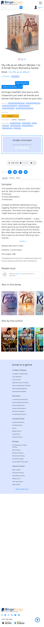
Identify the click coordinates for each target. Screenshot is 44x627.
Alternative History (18, 472)
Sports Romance (24, 106)
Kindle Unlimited (22, 148)
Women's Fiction (17, 437)
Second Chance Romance (24, 108)
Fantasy (15, 441)
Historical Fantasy (17, 453)
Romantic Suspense (18, 411)
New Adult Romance (33, 103)
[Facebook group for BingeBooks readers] (2, 615)
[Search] (21, 7)
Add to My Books (10, 87)
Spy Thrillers (24, 374)
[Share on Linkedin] (20, 172)
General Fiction (18, 419)
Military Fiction (16, 431)
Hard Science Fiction (18, 475)
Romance (16, 396)
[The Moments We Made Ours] (26, 338)
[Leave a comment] (25, 59)
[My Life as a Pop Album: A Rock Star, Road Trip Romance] (26, 301)
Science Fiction (18, 466)
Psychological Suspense (19, 388)
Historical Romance (18, 405)
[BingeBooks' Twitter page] (5, 615)
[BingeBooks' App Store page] (7, 623)
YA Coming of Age (8, 108)
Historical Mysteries (18, 385)
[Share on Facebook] (10, 172)
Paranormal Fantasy (18, 456)
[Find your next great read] (12, 3)
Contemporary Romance (16, 103)
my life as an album (19, 72)
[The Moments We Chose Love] (9, 338)
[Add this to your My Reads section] (22, 59)
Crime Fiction (16, 379)
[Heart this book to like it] (19, 59)
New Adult (24, 461)
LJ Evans (6, 76)
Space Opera (16, 484)
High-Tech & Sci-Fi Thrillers (20, 382)
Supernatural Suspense (19, 391)
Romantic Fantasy (18, 459)
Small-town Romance (9, 106)
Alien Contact (16, 470)
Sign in (40, 7)
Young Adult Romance (19, 414)
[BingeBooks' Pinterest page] (19, 615)
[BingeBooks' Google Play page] (19, 623)
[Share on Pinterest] (26, 172)
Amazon (10, 116)
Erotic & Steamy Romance (20, 402)
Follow (15, 76)
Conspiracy (15, 374)
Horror (14, 428)
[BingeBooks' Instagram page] (8, 615)
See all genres (22, 489)
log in (17, 274)
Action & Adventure (18, 422)
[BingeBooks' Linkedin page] (12, 615)
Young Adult (16, 434)
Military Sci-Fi (16, 478)
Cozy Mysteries (16, 376)
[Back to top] (37, 620)
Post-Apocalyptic (17, 481)
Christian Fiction (17, 425)
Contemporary (16, 445)
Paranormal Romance (19, 408)
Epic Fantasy (16, 450)
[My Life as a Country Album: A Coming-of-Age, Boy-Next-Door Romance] (9, 301)
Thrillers (15, 370)
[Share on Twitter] (15, 172)
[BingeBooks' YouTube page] (15, 615)
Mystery (23, 370)
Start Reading (22, 83)
